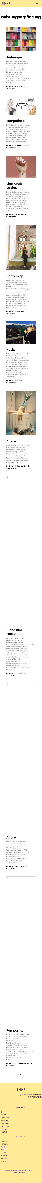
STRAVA (3, 1152)
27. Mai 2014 (19, 215)
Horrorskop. (15, 276)
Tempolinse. (15, 121)
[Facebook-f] (16, 1179)
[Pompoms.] (21, 950)
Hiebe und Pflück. (14, 632)
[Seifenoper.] (21, 39)
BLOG (2, 1112)
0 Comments (11, 147)
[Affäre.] (21, 757)
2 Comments (11, 675)
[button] (36, 3)
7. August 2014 (20, 145)
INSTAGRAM (4, 1144)
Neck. (10, 349)
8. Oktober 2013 (21, 673)
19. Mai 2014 (19, 311)
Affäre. (11, 837)
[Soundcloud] (30, 1179)
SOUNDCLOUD (5, 1155)
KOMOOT (4, 1150)
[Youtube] (27, 1179)
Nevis (11, 86)
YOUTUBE (4, 1161)
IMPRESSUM (4, 1129)
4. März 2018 (20, 86)
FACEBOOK (4, 1141)
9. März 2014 (20, 380)
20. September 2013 (22, 1063)
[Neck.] (21, 332)
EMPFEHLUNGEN (6, 1118)
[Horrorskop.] (21, 247)
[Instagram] (13, 1179)
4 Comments (11, 468)
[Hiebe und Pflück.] (21, 550)
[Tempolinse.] (21, 105)
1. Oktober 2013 (21, 866)
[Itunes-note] (24, 1179)
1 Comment (10, 88)
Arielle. (11, 441)
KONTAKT (4, 1132)
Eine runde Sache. (14, 186)
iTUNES (3, 1147)
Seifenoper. (15, 57)
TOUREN (3, 1115)
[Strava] (18, 1179)
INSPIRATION (4, 1120)
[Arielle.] (21, 413)
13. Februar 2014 (21, 466)
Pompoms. (14, 1030)
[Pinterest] (33, 1179)
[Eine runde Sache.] (21, 167)
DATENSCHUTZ (5, 1126)
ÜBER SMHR (4, 1123)
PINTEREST (4, 1158)
